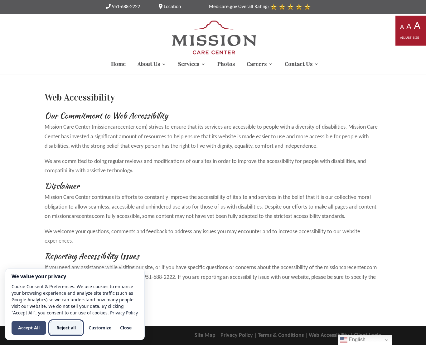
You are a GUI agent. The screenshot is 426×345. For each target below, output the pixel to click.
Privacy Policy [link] (236, 335)
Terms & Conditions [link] (281, 335)
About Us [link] (149, 64)
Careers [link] (257, 64)
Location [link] (171, 6)
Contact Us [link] (298, 64)
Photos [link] (226, 64)
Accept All (29, 328)
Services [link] (188, 64)
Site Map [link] (205, 335)
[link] (123, 6)
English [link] (356, 339)
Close (126, 328)
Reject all (66, 328)
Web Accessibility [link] (329, 335)
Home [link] (118, 64)
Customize (100, 328)
